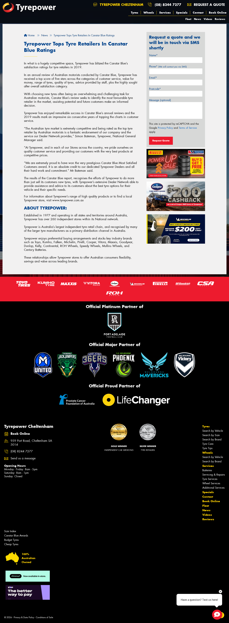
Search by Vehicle (212, 431)
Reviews (220, 19)
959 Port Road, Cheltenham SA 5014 (31, 443)
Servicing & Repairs (213, 474)
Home (31, 35)
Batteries (207, 470)
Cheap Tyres (11, 544)
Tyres (134, 12)
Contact (198, 12)
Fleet (188, 19)
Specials (181, 12)
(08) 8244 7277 (168, 5)
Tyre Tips (207, 448)
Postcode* (155, 89)
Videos (208, 19)
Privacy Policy (165, 128)
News (197, 19)
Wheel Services (211, 483)
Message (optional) (160, 100)
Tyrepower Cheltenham (121, 5)
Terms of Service (188, 128)
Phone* (168, 66)
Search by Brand (211, 439)
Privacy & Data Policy (24, 617)
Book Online (217, 12)
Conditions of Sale (44, 617)
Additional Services (213, 487)
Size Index (10, 531)
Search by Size (211, 435)
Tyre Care (207, 444)
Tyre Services (209, 479)
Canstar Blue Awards (16, 535)
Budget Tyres (11, 540)
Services (165, 12)
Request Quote (160, 140)
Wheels (149, 12)
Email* (153, 77)
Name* (153, 55)
